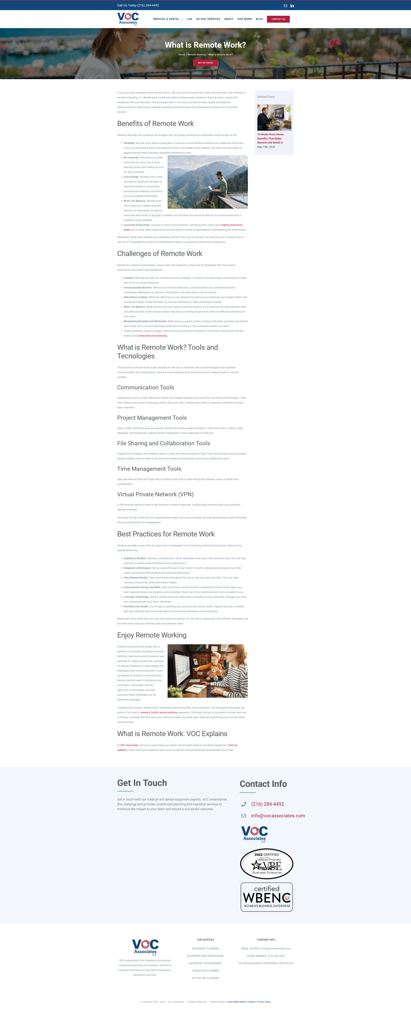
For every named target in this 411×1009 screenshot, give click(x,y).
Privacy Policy (264, 1001)
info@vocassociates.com (278, 815)
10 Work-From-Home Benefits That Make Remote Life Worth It (274, 117)
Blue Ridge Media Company (242, 1001)
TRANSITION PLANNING (205, 970)
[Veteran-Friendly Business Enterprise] (267, 848)
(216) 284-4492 (148, 5)
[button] (259, 126)
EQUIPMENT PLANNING (205, 948)
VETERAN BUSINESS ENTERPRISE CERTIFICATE (266, 963)
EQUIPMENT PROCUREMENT (205, 963)
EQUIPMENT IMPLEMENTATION (205, 955)
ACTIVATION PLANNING (205, 978)
